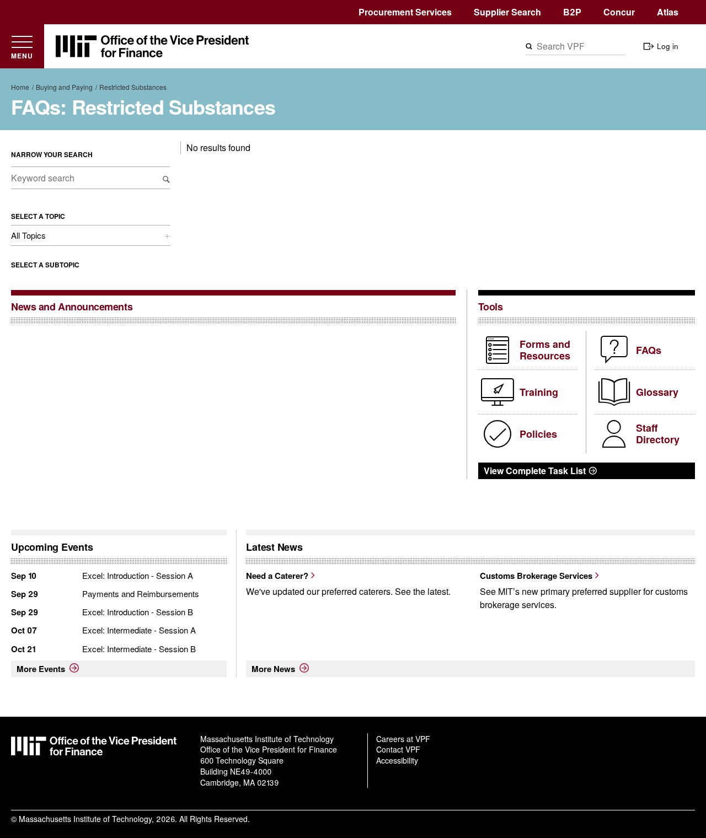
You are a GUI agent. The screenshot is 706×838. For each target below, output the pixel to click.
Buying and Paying (64, 87)
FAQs (648, 350)
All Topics (28, 235)
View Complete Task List (535, 470)
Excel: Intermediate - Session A (139, 630)
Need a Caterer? (277, 576)
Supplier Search (507, 12)
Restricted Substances (133, 87)
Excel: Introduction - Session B (137, 611)
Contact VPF (398, 749)
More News (273, 669)
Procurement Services (405, 12)
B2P (572, 12)
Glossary (657, 392)
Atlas (667, 12)
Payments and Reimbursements (140, 593)
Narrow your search (52, 154)
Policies (538, 434)
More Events (41, 669)
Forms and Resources (545, 350)
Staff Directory (658, 434)
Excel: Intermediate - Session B (139, 648)
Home (20, 87)
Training (539, 392)
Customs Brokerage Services (536, 576)
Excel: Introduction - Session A (137, 575)
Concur (619, 12)
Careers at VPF (403, 738)
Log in (667, 46)
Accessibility (397, 760)
